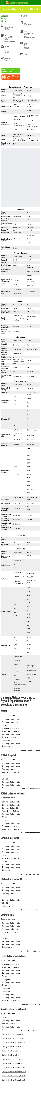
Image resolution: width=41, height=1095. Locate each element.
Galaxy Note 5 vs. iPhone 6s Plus (14, 1072)
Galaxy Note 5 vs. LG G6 (11, 1055)
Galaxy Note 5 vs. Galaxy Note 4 (13, 1076)
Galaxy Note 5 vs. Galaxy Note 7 (13, 1080)
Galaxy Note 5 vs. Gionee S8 (12, 1063)
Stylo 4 (23, 17)
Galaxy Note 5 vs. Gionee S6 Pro (13, 1067)
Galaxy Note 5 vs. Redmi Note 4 (13, 1042)
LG (21, 15)
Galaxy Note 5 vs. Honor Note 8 (13, 1038)
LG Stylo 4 (30, 95)
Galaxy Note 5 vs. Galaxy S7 (12, 1047)
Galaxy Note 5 (3, 19)
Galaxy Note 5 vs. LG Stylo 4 (12, 1051)
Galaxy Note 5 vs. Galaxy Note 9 (13, 1034)
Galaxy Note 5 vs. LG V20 (11, 1059)
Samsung (4, 15)
